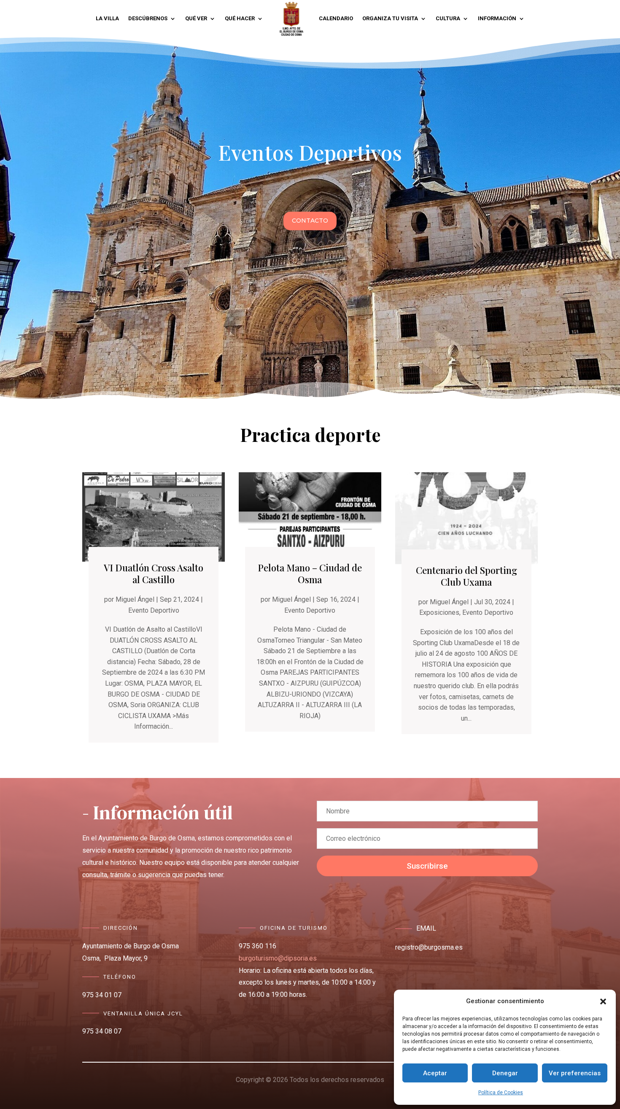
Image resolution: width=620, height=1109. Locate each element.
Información (497, 18)
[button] (603, 1001)
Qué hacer (240, 18)
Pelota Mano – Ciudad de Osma (310, 573)
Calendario (336, 18)
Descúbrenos (147, 18)
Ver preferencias (575, 1073)
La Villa (107, 18)
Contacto (310, 220)
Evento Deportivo (153, 610)
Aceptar (435, 1073)
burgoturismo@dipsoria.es (278, 958)
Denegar (505, 1073)
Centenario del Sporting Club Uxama (466, 576)
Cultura (448, 18)
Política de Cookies (500, 1093)
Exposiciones (439, 612)
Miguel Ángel (135, 599)
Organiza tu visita (390, 18)
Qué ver (196, 18)
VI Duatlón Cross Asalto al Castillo (153, 573)
